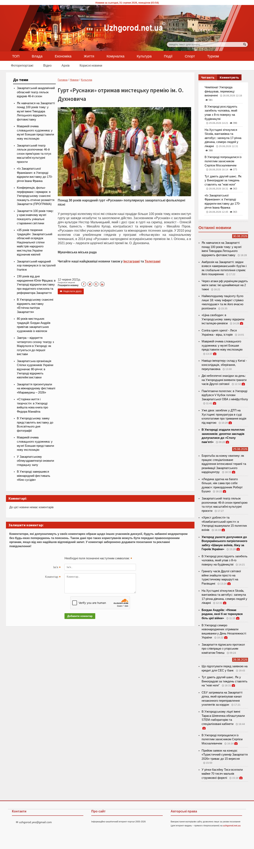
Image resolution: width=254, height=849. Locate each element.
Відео (47, 65)
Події (168, 56)
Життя (89, 56)
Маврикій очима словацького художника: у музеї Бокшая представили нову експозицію (222, 345)
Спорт (190, 56)
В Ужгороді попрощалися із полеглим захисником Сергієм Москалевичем (223, 161)
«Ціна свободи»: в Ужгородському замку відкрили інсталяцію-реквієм (223, 319)
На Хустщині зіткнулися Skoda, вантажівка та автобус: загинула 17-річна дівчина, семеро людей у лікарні (223, 138)
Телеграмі (152, 261)
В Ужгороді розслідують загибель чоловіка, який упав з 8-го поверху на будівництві (224, 560)
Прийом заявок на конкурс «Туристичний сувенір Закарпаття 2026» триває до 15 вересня (225, 754)
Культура (144, 56)
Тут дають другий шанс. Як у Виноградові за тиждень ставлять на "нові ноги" (223, 180)
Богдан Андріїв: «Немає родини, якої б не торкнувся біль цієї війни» (222, 614)
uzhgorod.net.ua (232, 825)
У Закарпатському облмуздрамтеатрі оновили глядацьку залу (35, 460)
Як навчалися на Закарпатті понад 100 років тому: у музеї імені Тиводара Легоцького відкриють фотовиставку (36, 111)
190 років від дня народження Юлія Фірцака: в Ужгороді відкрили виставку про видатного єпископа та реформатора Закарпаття (36, 284)
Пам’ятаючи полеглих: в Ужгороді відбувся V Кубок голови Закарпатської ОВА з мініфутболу (225, 395)
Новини (74, 79)
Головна (62, 79)
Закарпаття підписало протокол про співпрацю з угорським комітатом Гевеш (223, 648)
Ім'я (57, 568)
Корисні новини (91, 65)
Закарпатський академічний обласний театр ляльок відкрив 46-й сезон (36, 92)
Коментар (53, 577)
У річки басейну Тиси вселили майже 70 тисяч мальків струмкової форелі (222, 773)
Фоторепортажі (22, 65)
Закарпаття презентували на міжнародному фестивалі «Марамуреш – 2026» (36, 388)
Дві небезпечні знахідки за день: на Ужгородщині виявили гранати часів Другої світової (224, 380)
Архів (66, 65)
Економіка (63, 56)
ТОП (15, 56)
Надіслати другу (71, 291)
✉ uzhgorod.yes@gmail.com (34, 822)
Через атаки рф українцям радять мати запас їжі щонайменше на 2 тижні (225, 285)
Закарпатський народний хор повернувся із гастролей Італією (36, 265)
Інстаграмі (131, 261)
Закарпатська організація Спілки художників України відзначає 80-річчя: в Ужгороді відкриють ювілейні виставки (35, 369)
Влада (37, 56)
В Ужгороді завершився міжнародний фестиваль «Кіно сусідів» (33, 475)
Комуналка (115, 56)
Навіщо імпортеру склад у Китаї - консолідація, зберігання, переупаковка (224, 364)
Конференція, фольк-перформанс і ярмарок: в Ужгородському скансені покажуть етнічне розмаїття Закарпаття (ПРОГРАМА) (35, 196)
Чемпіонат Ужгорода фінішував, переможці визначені (219, 91)
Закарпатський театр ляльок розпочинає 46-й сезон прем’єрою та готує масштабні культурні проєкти (34, 153)
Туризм (213, 56)
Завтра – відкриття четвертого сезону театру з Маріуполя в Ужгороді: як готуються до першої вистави (35, 346)
